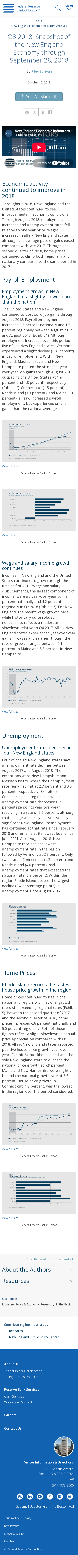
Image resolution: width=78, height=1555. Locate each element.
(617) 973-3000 (63, 1485)
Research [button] (16, 1331)
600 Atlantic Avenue (60, 1469)
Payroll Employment (28, 279)
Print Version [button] (41, 96)
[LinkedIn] (29, 1498)
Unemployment (22, 736)
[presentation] (21, 8)
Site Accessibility (14, 1533)
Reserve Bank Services (21, 1389)
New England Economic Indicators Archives (39, 26)
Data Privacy (11, 1526)
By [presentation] (39, 71)
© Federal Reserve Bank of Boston (25, 1549)
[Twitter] (49, 1498)
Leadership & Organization (23, 1371)
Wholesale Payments (19, 1402)
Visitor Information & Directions (49, 1462)
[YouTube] (39, 1498)
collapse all (38, 1259)
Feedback (10, 1541)
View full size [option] (10, 466)
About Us (11, 1364)
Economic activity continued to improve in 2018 (34, 189)
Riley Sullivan (41, 71)
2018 (39, 21)
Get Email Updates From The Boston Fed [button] (44, 1506)
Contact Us (12, 1428)
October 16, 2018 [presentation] (39, 82)
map (71, 1478)
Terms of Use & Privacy (17, 1518)
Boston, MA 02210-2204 (56, 1474)
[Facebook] (59, 1498)
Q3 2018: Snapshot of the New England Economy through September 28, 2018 (39, 48)
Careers (10, 1415)
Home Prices (18, 973)
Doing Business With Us (21, 1377)
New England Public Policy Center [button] (34, 1337)
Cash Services (14, 1396)
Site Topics (9, 1298)
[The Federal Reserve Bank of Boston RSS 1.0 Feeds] (19, 1498)
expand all (65, 1259)
